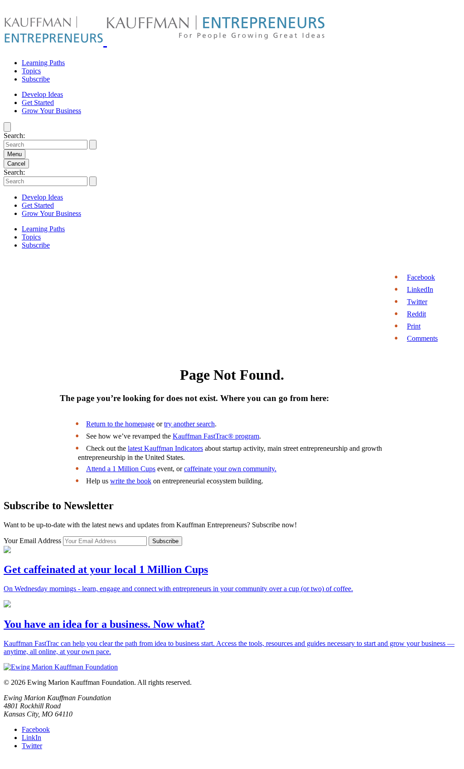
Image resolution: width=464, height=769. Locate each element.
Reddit (416, 314)
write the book (130, 481)
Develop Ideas (42, 94)
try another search (189, 424)
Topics (31, 71)
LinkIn (31, 737)
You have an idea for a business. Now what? (104, 624)
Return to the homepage (120, 424)
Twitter (417, 302)
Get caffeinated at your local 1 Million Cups (106, 569)
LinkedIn (420, 289)
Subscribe (36, 79)
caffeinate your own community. (230, 469)
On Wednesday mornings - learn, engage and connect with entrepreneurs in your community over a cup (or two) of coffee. (178, 588)
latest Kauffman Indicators (165, 448)
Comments (422, 338)
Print (413, 326)
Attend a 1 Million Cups (120, 469)
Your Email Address (33, 541)
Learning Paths (43, 63)
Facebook (421, 277)
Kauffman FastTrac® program (216, 436)
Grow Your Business (51, 111)
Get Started (38, 102)
